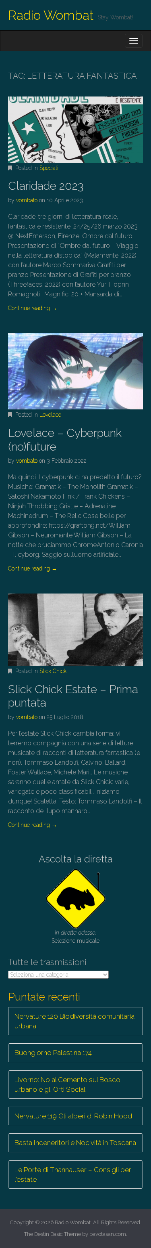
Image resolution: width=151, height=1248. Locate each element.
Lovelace (50, 414)
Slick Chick (52, 671)
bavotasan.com (107, 1234)
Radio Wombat (51, 15)
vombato (26, 200)
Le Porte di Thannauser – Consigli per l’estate (72, 1174)
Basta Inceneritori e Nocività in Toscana (75, 1143)
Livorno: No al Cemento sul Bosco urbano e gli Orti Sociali (67, 1084)
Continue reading (32, 308)
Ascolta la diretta (76, 859)
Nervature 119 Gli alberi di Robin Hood (73, 1116)
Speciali (48, 168)
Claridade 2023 (45, 186)
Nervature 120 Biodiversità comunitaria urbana (74, 1021)
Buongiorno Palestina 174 (53, 1053)
